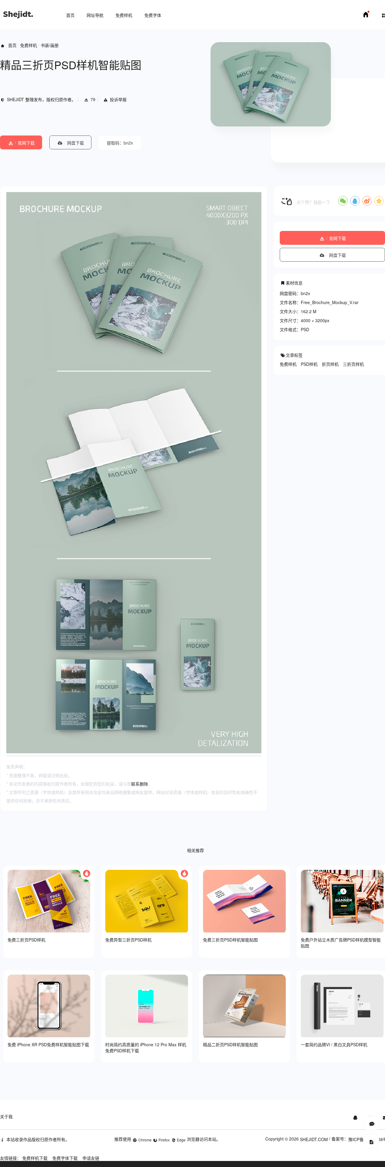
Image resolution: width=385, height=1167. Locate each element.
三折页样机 (353, 364)
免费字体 (152, 15)
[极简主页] (365, 16)
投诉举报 (118, 99)
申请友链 (90, 1158)
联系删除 (139, 784)
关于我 (6, 1116)
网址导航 (95, 15)
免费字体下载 (65, 1158)
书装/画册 (50, 45)
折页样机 (330, 364)
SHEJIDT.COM (314, 1139)
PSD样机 (309, 364)
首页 (70, 15)
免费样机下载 (35, 1158)
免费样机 (124, 15)
